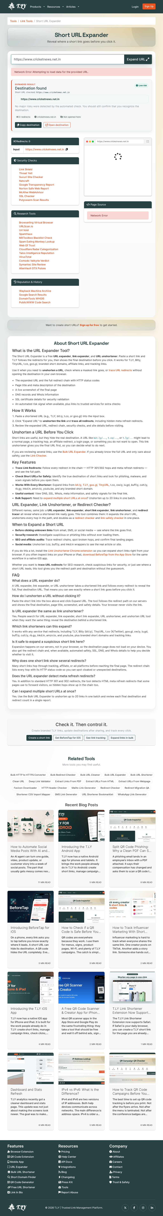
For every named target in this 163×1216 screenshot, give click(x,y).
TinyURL (104, 484)
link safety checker (112, 518)
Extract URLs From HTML (100, 781)
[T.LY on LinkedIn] (152, 1207)
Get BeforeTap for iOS (68, 737)
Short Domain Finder (23, 1177)
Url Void (24, 230)
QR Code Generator (22, 1182)
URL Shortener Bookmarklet (97, 794)
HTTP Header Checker (54, 787)
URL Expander (19, 1166)
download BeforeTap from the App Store (107, 554)
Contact (117, 1166)
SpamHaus (25, 234)
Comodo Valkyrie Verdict (34, 260)
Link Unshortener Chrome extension (70, 550)
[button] (118, 170)
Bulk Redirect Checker (63, 774)
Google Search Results (33, 294)
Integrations (68, 1166)
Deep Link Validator (40, 781)
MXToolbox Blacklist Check (35, 237)
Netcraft (24, 180)
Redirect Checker (110, 787)
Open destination (58, 124)
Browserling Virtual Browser (36, 222)
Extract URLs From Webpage (134, 781)
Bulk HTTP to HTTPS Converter (28, 774)
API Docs (66, 1161)
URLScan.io (26, 226)
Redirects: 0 (23, 141)
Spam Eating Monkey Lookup (37, 241)
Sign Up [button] (149, 6)
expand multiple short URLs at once (65, 498)
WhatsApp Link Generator (132, 794)
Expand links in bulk (122, 737)
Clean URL (18, 781)
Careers (117, 1161)
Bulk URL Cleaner (90, 774)
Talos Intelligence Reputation (36, 253)
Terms (115, 1177)
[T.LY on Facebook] (134, 1207)
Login (135, 6)
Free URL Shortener (23, 1187)
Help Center (68, 1156)
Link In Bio (16, 1192)
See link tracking (95, 737)
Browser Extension (22, 1151)
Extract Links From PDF (68, 781)
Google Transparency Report (36, 184)
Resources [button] (54, 6)
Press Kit (67, 1182)
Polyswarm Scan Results (34, 199)
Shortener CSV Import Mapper (33, 794)
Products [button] (36, 6)
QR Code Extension (22, 1156)
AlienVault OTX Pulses (32, 268)
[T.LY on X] (125, 1207)
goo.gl (93, 484)
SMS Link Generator (66, 794)
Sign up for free (89, 325)
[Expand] (148, 141)
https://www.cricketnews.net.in (40, 99)
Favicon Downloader (25, 787)
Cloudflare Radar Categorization (38, 249)
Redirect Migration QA (137, 787)
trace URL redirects (120, 370)
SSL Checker (27, 196)
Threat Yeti (25, 173)
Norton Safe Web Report (34, 188)
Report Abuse (69, 1192)
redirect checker (85, 518)
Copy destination (29, 124)
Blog (64, 1172)
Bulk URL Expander (74, 451)
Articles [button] (71, 6)
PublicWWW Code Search (34, 302)
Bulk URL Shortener (141, 774)
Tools (13, 21)
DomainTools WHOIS (31, 298)
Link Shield (25, 169)
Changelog (68, 1177)
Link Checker (38, 455)
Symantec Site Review (32, 264)
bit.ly (78, 484)
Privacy (117, 1172)
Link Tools (26, 21)
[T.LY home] (16, 6)
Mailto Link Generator (84, 787)
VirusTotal (25, 256)
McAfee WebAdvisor (31, 192)
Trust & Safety (121, 1182)
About (116, 1151)
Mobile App (16, 1161)
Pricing (65, 1151)
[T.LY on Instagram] (143, 1207)
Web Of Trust (27, 245)
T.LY (85, 484)
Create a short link (39, 737)
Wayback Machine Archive (35, 290)
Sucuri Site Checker (31, 177)
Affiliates (118, 1156)
